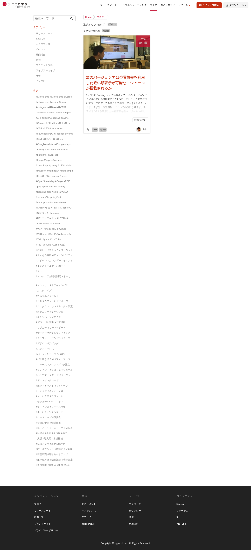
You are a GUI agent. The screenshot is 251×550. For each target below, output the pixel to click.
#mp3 (63, 170)
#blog (45, 117)
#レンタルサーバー (55, 412)
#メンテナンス (55, 391)
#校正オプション (45, 449)
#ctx (52, 128)
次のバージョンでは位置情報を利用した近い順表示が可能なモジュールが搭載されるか (115, 82)
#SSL (47, 207)
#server (40, 197)
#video (56, 223)
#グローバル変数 (45, 322)
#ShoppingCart (53, 197)
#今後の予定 (42, 422)
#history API (42, 149)
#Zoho (55, 244)
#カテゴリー (42, 311)
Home (88, 17)
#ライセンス (42, 406)
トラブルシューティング (133, 5)
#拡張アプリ (42, 443)
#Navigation (52, 176)
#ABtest (52, 107)
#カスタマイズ (44, 290)
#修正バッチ (42, 428)
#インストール (44, 265)
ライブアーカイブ (45, 70)
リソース (183, 5)
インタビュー (43, 81)
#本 (52, 443)
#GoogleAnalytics (45, 144)
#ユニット (57, 401)
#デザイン (41, 343)
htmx (38, 75)
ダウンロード (136, 510)
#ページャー (66, 375)
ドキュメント (89, 504)
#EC (50, 133)
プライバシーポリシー (46, 530)
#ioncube (57, 160)
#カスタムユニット (46, 306)
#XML (39, 239)
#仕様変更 (55, 422)
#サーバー (41, 332)
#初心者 (68, 428)
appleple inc (121, 543)
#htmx (39, 154)
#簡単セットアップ (57, 454)
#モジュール (56, 396)
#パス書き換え (44, 359)
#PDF (67, 181)
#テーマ (66, 338)
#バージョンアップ (46, 354)
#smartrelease (58, 202)
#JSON (62, 165)
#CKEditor (51, 123)
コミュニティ (168, 5)
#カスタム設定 (65, 306)
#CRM (67, 123)
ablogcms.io (88, 523)
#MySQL (40, 176)
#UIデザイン (42, 213)
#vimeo (62, 228)
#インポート (59, 265)
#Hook (52, 149)
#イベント (67, 260)
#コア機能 (60, 322)
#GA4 (39, 139)
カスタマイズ (43, 44)
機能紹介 (40, 54)
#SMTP (40, 207)
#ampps (66, 112)
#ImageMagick (44, 160)
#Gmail (59, 139)
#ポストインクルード (47, 380)
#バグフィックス (45, 348)
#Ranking (41, 191)
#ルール (40, 412)
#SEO (64, 191)
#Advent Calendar (45, 112)
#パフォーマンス (61, 359)
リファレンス (89, 510)
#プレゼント (42, 369)
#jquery (53, 165)
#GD (45, 139)
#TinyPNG (56, 207)
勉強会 (106, 30)
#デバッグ (52, 343)
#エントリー (42, 285)
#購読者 (51, 465)
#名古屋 (56, 433)
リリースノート (108, 5)
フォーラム (182, 510)
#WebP (52, 234)
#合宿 (48, 433)
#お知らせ (41, 250)
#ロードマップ (44, 417)
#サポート (60, 327)
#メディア (41, 391)
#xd (70, 234)
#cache (65, 117)
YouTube (181, 523)
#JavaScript (42, 165)
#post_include (49, 186)
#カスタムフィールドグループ (52, 301)
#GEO (51, 139)
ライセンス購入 (210, 5)
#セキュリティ (55, 332)
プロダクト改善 (44, 65)
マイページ (135, 504)
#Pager (59, 181)
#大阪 (39, 438)
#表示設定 (67, 459)
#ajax (59, 112)
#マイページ (61, 385)
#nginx (63, 176)
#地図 (64, 433)
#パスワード (63, 354)
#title (65, 207)
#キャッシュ (56, 311)
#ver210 (47, 223)
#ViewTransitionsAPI (47, 228)
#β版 (62, 244)
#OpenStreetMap (45, 181)
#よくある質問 (44, 255)
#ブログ (51, 364)
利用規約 (133, 523)
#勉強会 (40, 433)
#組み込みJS (43, 459)
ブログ (153, 5)
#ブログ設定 (63, 364)
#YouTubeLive (43, 244)
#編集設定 (55, 459)
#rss (49, 191)
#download (42, 133)
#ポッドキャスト (45, 385)
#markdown (53, 170)
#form (69, 133)
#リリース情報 (58, 406)
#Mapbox (41, 170)
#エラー (40, 271)
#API (38, 117)
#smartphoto (43, 202)
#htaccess (62, 149)
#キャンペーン (44, 317)
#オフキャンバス (59, 285)
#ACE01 (61, 107)
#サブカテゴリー (45, 327)
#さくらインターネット (60, 250)
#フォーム (41, 364)
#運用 (60, 465)
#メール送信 (42, 396)
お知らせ (40, 38)
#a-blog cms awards (61, 96)
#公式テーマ (56, 428)
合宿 (38, 59)
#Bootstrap (54, 117)
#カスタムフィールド (47, 295)
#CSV (46, 128)
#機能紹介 (60, 449)
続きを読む (140, 119)
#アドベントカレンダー (48, 260)
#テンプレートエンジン (48, 338)
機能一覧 (39, 517)
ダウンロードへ (237, 5)
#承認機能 (57, 438)
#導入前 (47, 438)
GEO (110, 24)
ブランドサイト (42, 523)
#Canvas (40, 123)
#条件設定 (59, 443)
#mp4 (70, 170)
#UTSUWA (62, 218)
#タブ (67, 332)
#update (54, 213)
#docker (59, 128)
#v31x (39, 223)
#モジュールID (44, 401)
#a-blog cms (42, 96)
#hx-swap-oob (51, 154)
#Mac (69, 165)
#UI (70, 207)
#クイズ (56, 317)
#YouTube (55, 239)
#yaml (46, 239)
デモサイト (88, 517)
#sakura (56, 191)
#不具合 (56, 417)
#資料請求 (41, 465)
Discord (180, 504)
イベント (40, 49)
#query (61, 186)
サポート (133, 517)
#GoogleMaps (63, 144)
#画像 (69, 449)
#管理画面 (41, 454)
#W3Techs (41, 234)
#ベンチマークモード (47, 375)
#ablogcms (42, 107)
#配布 (67, 465)
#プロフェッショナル (61, 369)
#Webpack (62, 234)
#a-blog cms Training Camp (51, 102)
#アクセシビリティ (62, 255)
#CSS (39, 128)
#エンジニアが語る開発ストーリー (53, 278)
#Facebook (60, 133)
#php (38, 186)
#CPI (60, 123)
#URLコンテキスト (46, 218)
